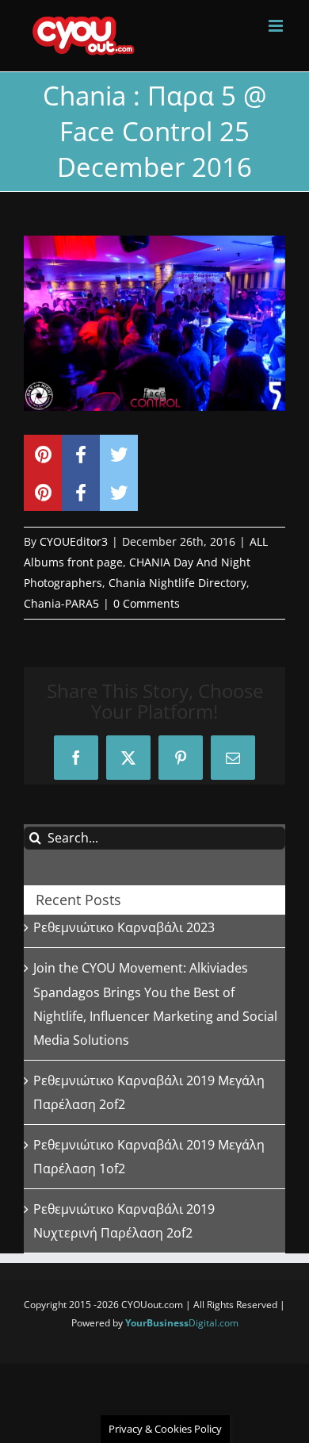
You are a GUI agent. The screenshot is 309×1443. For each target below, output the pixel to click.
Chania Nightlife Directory (177, 582)
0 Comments (146, 603)
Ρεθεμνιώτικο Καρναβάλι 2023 (124, 927)
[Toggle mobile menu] (277, 25)
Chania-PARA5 (61, 603)
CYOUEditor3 (74, 541)
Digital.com (181, 1323)
